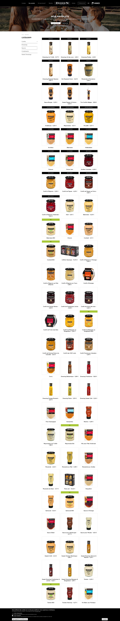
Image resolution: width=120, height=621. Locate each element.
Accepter (104, 619)
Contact (73, 3)
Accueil (23, 34)
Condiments (25, 51)
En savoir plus (37, 611)
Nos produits (32, 3)
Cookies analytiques (17, 615)
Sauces (24, 48)
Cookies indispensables (18, 613)
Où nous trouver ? (42, 3)
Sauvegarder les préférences (20, 619)
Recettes (51, 3)
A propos (24, 3)
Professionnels (82, 3)
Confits (24, 41)
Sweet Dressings (26, 54)
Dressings (24, 44)
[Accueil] (62, 3)
